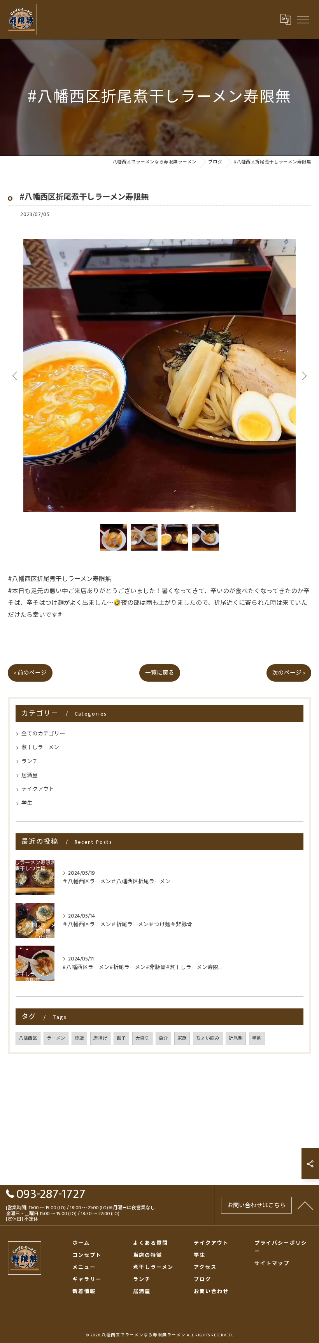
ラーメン (56, 1038)
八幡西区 (28, 1038)
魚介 (163, 1038)
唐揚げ (100, 1038)
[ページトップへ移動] (305, 1205)
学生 (26, 803)
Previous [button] (15, 375)
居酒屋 (29, 775)
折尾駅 (236, 1038)
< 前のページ (30, 673)
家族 (182, 1038)
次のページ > (288, 673)
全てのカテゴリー (43, 733)
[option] (159, 375)
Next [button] (303, 375)
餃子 (121, 1038)
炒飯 (79, 1038)
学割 (256, 1038)
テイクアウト (37, 789)
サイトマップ (271, 1264)
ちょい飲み (207, 1038)
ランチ (29, 761)
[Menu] (303, 19)
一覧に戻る (159, 673)
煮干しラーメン (40, 747)
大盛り (142, 1038)
